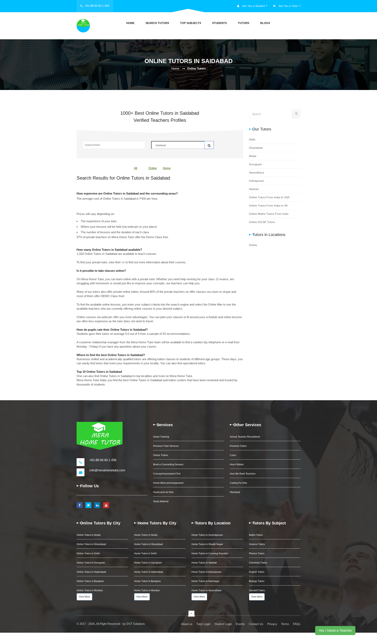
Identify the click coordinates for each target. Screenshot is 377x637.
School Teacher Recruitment (245, 436)
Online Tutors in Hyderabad (91, 572)
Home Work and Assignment (168, 483)
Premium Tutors (238, 446)
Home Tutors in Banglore (147, 581)
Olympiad (235, 492)
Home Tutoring (161, 436)
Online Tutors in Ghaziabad (91, 544)
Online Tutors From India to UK (268, 205)
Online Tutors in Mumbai (90, 590)
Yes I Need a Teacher (335, 630)
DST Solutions (135, 623)
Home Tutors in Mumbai (147, 590)
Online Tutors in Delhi (88, 553)
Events (240, 624)
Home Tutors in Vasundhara (206, 590)
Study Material (160, 501)
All (135, 168)
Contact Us (256, 624)
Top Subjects (190, 23)
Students (219, 23)
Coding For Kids (238, 483)
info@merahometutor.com (107, 470)
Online (152, 168)
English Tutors (256, 572)
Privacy (272, 624)
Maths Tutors (256, 535)
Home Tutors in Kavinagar (205, 581)
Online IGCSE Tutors (262, 222)
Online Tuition (160, 455)
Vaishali (253, 189)
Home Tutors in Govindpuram (207, 535)
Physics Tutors (256, 553)
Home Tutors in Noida (145, 535)
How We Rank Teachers (242, 473)
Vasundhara (256, 172)
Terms (285, 624)
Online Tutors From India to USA (269, 197)
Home (130, 23)
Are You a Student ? (254, 5)
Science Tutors (257, 544)
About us (186, 624)
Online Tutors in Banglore (90, 581)
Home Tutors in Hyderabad (148, 572)
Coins (233, 455)
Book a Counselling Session (168, 464)
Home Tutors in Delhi (145, 553)
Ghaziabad (256, 147)
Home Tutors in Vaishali (204, 562)
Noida (252, 156)
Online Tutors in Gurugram (91, 562)
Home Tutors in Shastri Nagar (207, 544)
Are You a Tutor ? (289, 5)
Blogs (265, 23)
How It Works (237, 464)
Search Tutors (157, 23)
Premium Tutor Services (166, 446)
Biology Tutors (256, 581)
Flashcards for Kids (163, 492)
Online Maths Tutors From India (268, 213)
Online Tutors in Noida (89, 535)
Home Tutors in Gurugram (148, 562)
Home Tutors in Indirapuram (206, 572)
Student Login (223, 624)
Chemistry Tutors (258, 562)
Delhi (252, 139)
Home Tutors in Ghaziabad (148, 544)
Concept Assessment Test (166, 473)
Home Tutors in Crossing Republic (209, 553)
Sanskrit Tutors (257, 590)
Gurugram (255, 164)
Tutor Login (203, 624)
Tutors (243, 23)
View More (84, 596)
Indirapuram (256, 180)
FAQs (296, 624)
